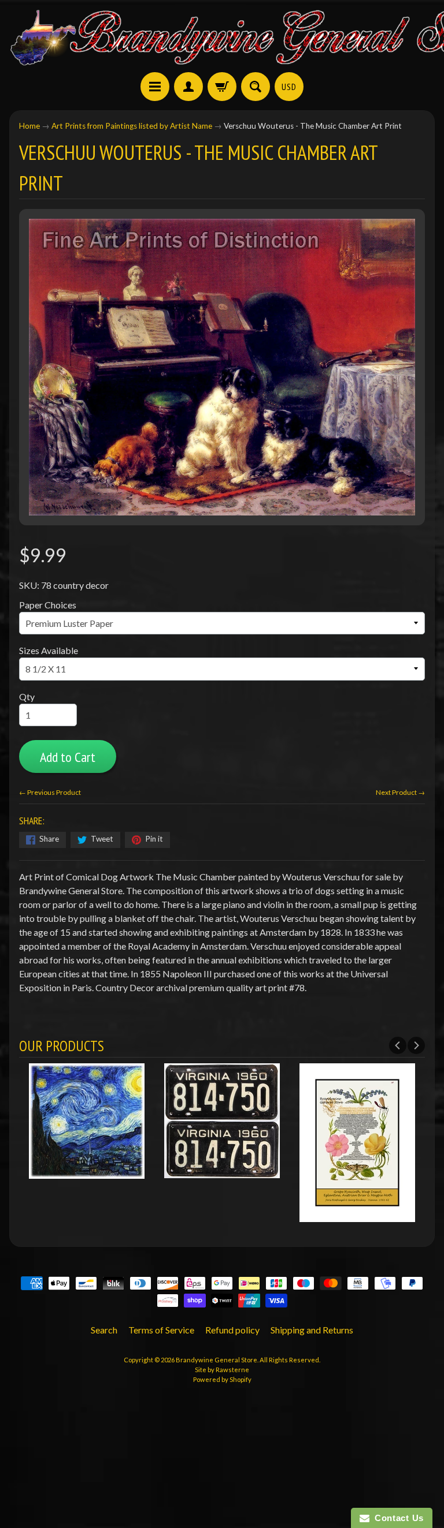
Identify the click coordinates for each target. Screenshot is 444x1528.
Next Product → (400, 792)
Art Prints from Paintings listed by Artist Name (131, 125)
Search (104, 1329)
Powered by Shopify (222, 1379)
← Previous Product (50, 792)
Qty (27, 696)
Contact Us (396, 1518)
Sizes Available (48, 650)
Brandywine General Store (216, 1359)
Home (29, 125)
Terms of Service (161, 1329)
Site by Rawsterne (222, 1369)
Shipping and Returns (312, 1329)
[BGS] (154, 86)
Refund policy (232, 1329)
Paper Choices (47, 604)
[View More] (87, 1170)
